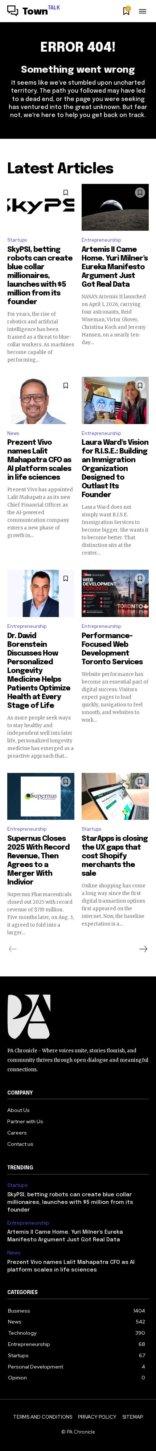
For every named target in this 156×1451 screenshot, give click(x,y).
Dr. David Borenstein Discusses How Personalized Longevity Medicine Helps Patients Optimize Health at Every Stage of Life (38, 671)
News (13, 433)
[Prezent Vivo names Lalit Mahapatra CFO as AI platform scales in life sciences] (40, 400)
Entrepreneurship (101, 240)
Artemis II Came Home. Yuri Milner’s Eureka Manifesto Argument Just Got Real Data (115, 267)
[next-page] (143, 949)
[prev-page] (13, 949)
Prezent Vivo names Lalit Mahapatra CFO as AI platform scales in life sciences (39, 460)
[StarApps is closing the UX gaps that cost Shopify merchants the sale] (115, 796)
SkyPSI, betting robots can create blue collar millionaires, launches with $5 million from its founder (40, 276)
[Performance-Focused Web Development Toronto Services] (115, 593)
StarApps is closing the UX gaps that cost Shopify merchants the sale (115, 856)
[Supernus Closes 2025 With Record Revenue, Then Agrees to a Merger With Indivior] (40, 796)
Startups (17, 240)
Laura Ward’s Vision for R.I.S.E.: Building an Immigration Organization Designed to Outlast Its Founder (115, 469)
